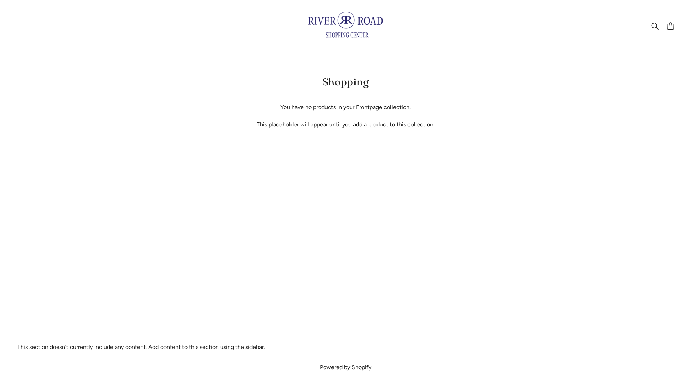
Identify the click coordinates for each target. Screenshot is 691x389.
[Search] (655, 26)
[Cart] (670, 26)
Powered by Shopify (345, 367)
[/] (345, 25)
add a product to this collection (393, 124)
